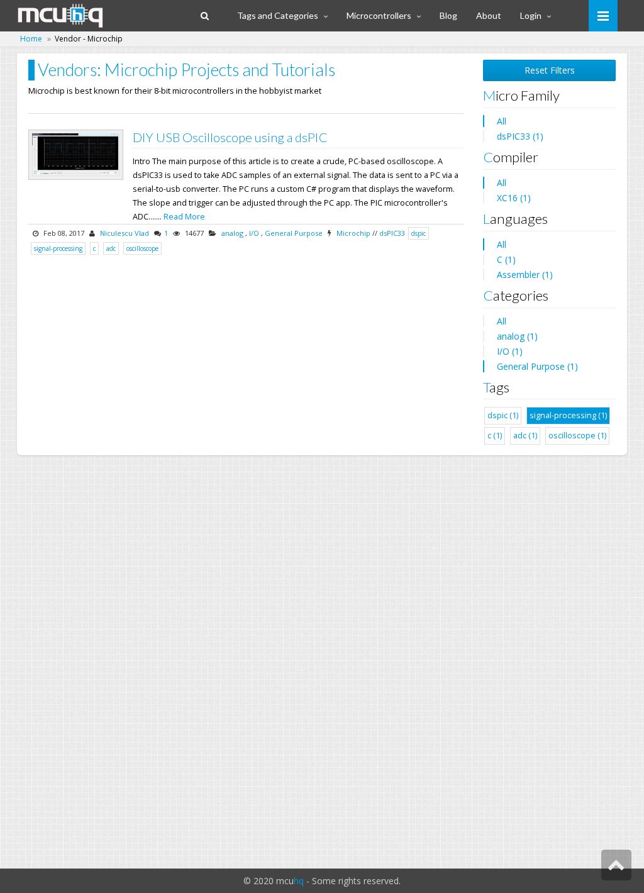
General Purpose (294, 233)
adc (111, 248)
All (501, 121)
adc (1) (525, 435)
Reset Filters (550, 70)
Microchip (353, 233)
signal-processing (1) (568, 415)
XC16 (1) (514, 198)
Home (31, 38)
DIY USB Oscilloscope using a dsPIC (230, 137)
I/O (254, 233)
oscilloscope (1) (577, 435)
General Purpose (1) (537, 366)
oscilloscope (142, 248)
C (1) (506, 259)
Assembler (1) (525, 274)
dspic (418, 233)
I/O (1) (510, 351)
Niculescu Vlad (124, 233)
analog (232, 233)
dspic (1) (502, 415)
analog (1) (517, 336)
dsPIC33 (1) (520, 136)
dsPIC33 (392, 233)
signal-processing (58, 248)
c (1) (494, 435)
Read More (184, 216)
